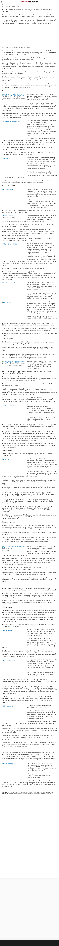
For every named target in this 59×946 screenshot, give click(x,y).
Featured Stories (7, 5)
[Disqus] (29, 817)
